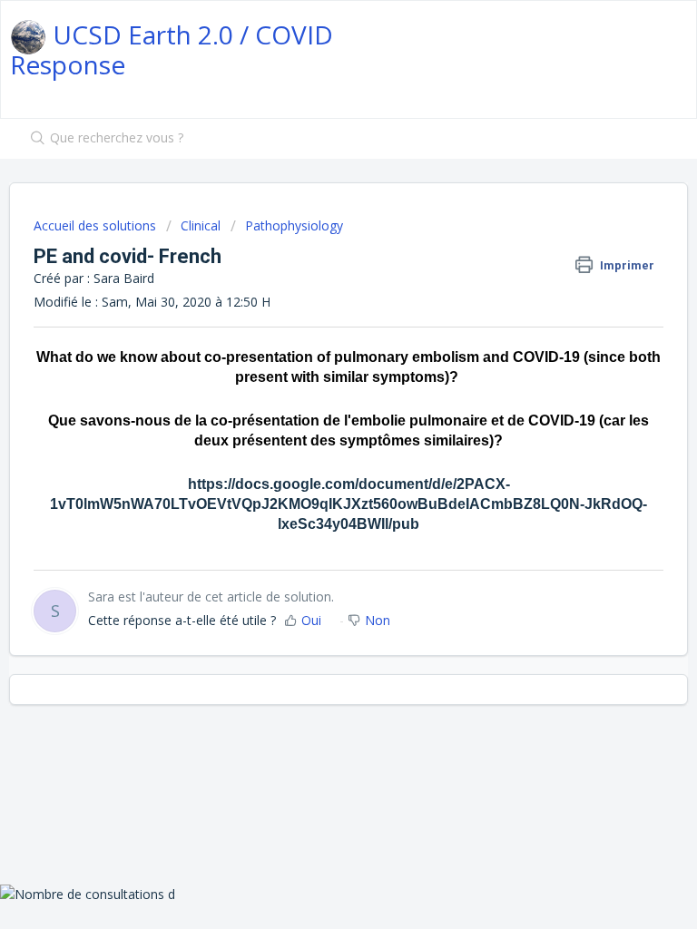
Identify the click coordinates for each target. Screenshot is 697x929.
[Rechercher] (34, 139)
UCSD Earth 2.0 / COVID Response (171, 50)
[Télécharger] (314, 450)
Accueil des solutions (97, 225)
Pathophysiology (294, 225)
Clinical (201, 225)
